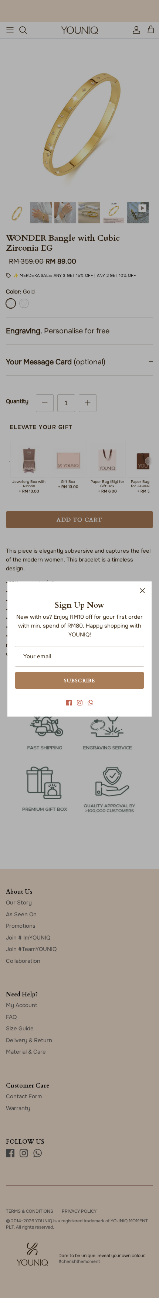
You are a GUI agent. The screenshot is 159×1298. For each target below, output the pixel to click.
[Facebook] (69, 702)
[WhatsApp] (90, 702)
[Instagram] (79, 702)
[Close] (142, 591)
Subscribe (79, 680)
